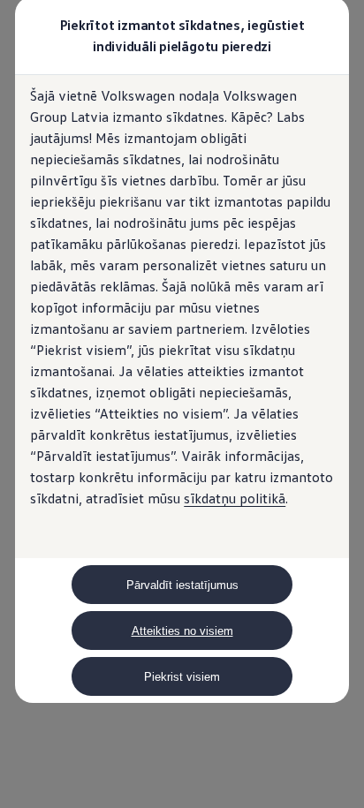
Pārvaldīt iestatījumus (182, 585)
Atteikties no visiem (182, 631)
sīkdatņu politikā (234, 498)
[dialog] (182, 404)
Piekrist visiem (182, 676)
